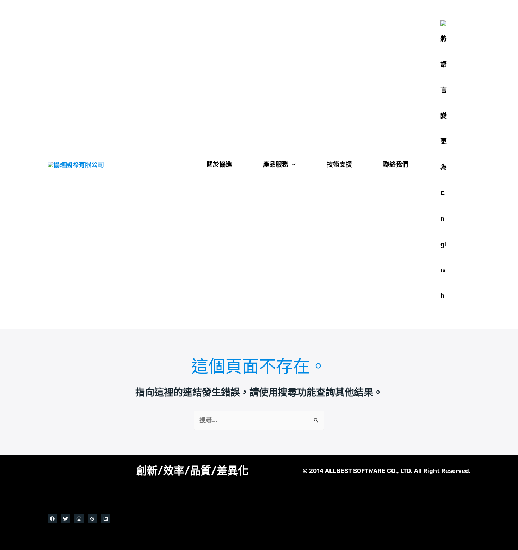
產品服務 (275, 164)
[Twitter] (65, 518)
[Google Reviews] (92, 518)
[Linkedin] (105, 518)
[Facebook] (52, 518)
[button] (292, 164)
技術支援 (339, 164)
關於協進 (219, 164)
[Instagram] (79, 518)
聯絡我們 (395, 164)
